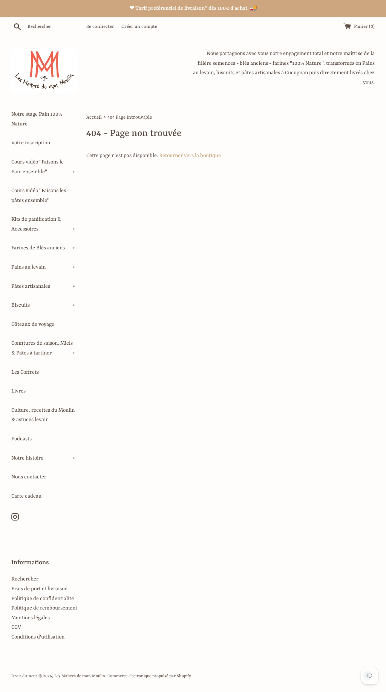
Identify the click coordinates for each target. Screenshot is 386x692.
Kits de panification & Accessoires (43, 224)
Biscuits (43, 305)
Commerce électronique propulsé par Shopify (149, 676)
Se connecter (100, 26)
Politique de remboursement (44, 608)
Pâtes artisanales (43, 286)
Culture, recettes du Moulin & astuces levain (43, 415)
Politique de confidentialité (42, 599)
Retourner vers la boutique (190, 156)
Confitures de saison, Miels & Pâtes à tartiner (43, 348)
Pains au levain (43, 267)
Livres (18, 391)
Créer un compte (139, 26)
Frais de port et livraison (39, 589)
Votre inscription (30, 143)
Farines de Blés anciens (43, 248)
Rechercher (24, 579)
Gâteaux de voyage (32, 324)
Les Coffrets (25, 372)
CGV (16, 627)
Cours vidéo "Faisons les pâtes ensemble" (38, 195)
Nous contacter (28, 477)
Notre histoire (43, 458)
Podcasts (21, 439)
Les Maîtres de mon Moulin (79, 676)
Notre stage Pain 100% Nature (36, 119)
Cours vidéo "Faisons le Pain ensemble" (43, 167)
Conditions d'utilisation (37, 637)
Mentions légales (30, 618)
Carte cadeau (26, 496)
